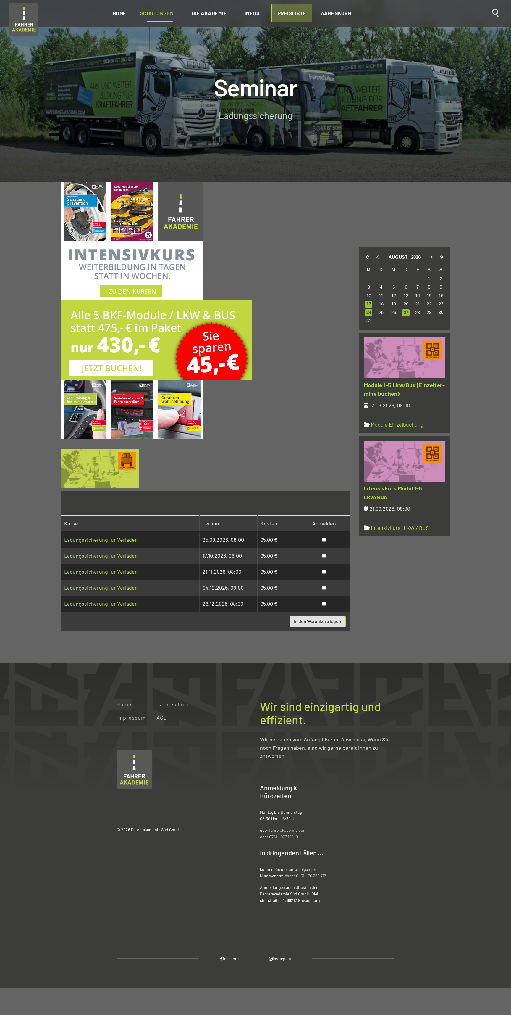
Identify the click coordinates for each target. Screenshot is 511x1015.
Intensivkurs (385, 528)
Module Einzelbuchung (397, 424)
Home (119, 13)
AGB (161, 717)
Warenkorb (336, 13)
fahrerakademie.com (288, 830)
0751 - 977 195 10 (283, 836)
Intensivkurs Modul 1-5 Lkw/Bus (393, 493)
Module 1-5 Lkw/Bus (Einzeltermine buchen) (404, 389)
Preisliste (292, 13)
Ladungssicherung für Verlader (100, 539)
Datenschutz (172, 704)
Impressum (131, 717)
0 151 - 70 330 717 (311, 875)
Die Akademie (209, 13)
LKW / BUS (416, 528)
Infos (252, 13)
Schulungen (157, 13)
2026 (416, 257)
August (400, 257)
